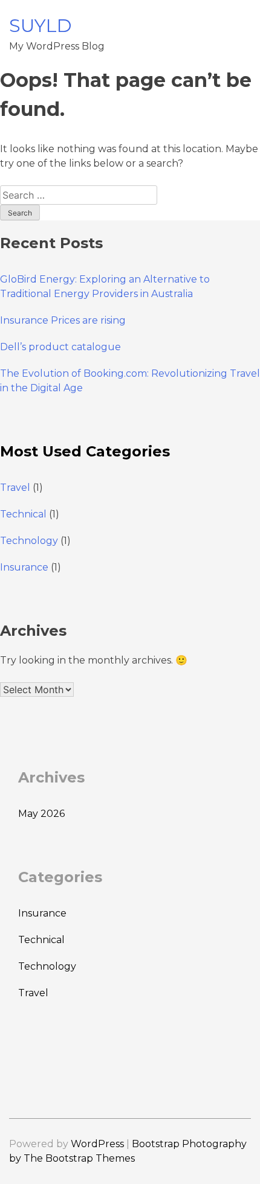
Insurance (24, 567)
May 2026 (41, 813)
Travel (15, 487)
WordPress (97, 1144)
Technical (23, 514)
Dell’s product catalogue (60, 347)
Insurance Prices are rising (63, 320)
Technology (29, 540)
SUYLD (40, 25)
